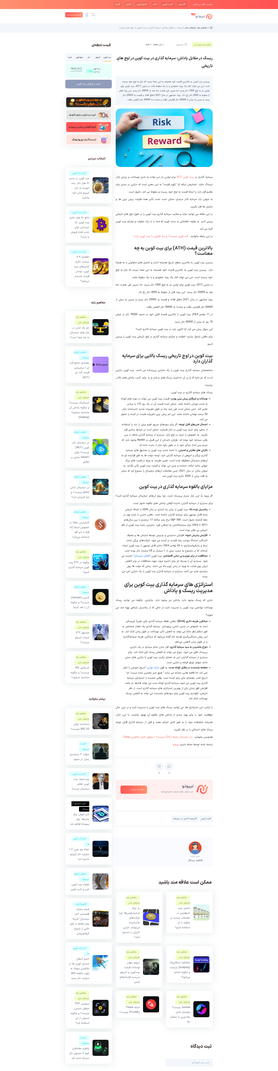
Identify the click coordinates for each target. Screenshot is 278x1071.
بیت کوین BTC (185, 177)
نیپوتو (176, 744)
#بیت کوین (167, 4)
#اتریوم (182, 4)
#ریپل (128, 4)
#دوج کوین (142, 4)
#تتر (155, 4)
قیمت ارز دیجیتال (74, 14)
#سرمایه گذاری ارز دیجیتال (185, 818)
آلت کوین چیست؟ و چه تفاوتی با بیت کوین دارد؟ (161, 236)
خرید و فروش (89, 84)
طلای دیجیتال (142, 556)
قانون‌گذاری (81, 904)
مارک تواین (153, 668)
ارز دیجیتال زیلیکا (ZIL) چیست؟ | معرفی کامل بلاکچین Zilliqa (157, 737)
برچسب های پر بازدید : (202, 4)
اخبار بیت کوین (79, 173)
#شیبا (117, 4)
